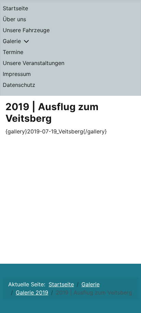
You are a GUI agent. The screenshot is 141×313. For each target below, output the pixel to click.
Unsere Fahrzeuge (26, 30)
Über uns (14, 19)
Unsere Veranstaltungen (33, 63)
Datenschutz (19, 84)
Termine (13, 52)
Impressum (17, 73)
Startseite (15, 8)
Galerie (12, 41)
